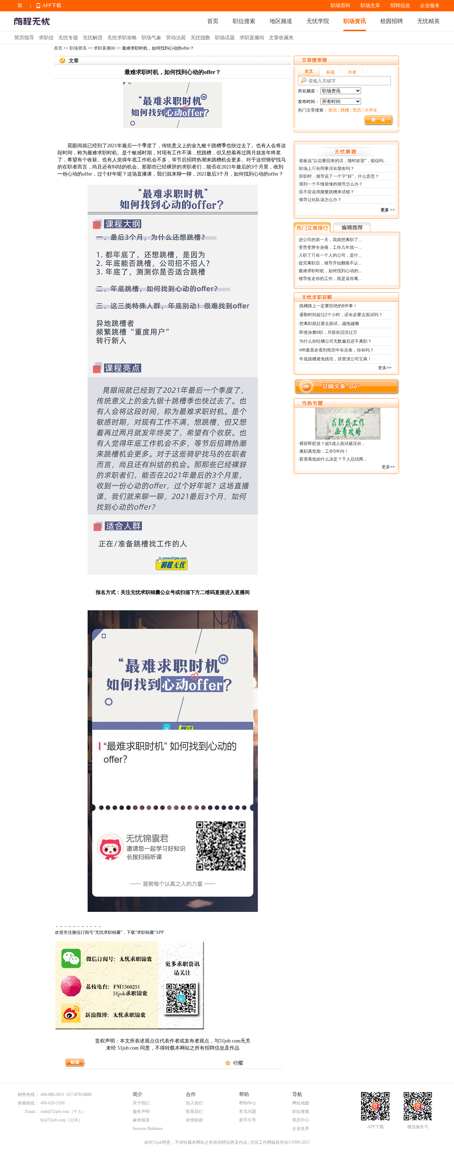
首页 (212, 21)
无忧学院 (317, 21)
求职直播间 (251, 37)
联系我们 (194, 1111)
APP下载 (51, 5)
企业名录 (300, 1128)
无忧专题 (68, 37)
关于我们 (141, 1103)
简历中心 (300, 1120)
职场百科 (340, 5)
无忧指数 (200, 37)
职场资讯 (354, 21)
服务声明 (141, 1111)
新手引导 (247, 1120)
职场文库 (370, 5)
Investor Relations (148, 1128)
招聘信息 (400, 5)
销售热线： (28, 1094)
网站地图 (300, 1103)
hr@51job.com (53, 1120)
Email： (32, 1111)
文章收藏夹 (281, 37)
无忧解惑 (93, 37)
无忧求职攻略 (122, 37)
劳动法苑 (176, 37)
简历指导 (24, 37)
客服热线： (28, 1103)
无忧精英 (428, 21)
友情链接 (194, 1120)
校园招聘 (391, 21)
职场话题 (225, 37)
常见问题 (247, 1111)
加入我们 (194, 1103)
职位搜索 (244, 21)
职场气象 (151, 37)
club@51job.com (54, 1111)
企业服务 (430, 5)
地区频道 (281, 21)
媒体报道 (141, 1120)
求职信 (46, 37)
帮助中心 (247, 1103)
